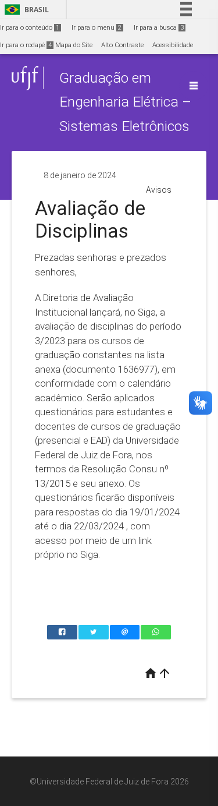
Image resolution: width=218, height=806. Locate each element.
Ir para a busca (159, 27)
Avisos (158, 190)
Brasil (24, 10)
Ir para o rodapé (26, 45)
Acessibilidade (172, 45)
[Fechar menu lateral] (193, 85)
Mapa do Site (73, 45)
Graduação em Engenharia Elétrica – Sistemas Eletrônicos (125, 102)
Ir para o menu (96, 27)
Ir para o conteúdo (29, 27)
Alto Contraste (122, 45)
